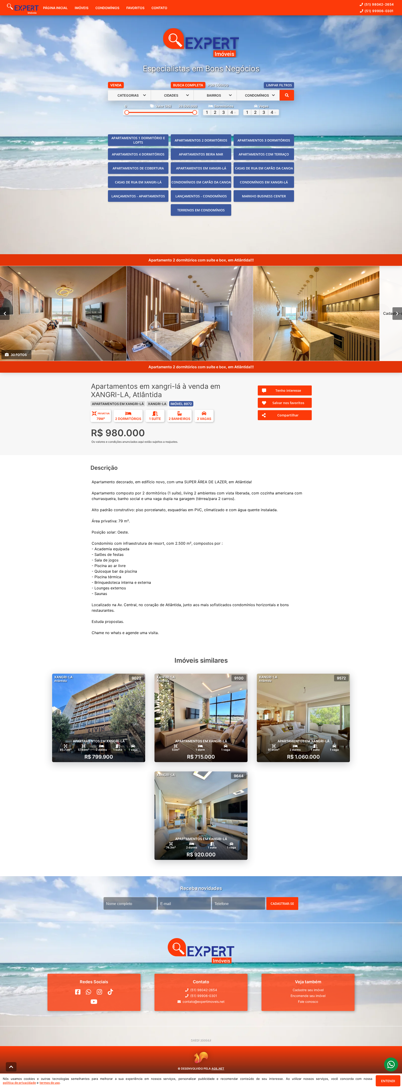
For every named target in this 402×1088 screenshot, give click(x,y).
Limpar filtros (279, 85)
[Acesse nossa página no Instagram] (99, 992)
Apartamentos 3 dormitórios (264, 140)
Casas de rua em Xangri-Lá (138, 182)
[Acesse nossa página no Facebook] (77, 992)
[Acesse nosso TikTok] (110, 992)
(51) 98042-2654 (379, 4)
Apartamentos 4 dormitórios (138, 154)
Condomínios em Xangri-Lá (264, 182)
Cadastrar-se (282, 903)
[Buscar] (287, 95)
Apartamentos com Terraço (264, 154)
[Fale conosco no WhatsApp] (88, 992)
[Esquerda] (5, 313)
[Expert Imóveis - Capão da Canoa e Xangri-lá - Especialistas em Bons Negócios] (201, 43)
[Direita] (397, 313)
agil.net (217, 1068)
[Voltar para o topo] (11, 1066)
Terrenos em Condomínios (201, 210)
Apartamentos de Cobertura (138, 168)
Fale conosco (308, 1002)
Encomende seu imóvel (308, 996)
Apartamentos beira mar (201, 154)
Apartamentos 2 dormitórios (201, 140)
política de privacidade (19, 1083)
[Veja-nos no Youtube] (93, 1002)
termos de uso (50, 1083)
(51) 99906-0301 (379, 11)
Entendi (388, 1081)
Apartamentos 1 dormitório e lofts (138, 140)
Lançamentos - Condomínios (201, 196)
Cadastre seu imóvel (308, 990)
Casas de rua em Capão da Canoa (264, 168)
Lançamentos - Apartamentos (138, 196)
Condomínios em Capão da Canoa (201, 182)
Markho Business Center (264, 196)
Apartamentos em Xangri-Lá (201, 168)
